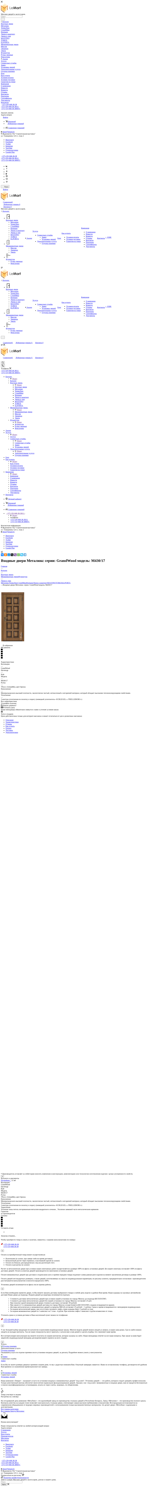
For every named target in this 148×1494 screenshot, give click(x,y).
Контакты (5, 1440)
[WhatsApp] (18, 554)
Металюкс (5, 583)
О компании (6, 1430)
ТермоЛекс (13, 583)
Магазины (5, 1438)
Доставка (9, 730)
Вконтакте (10, 140)
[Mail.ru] (7, 182)
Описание (10, 720)
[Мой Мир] (8, 554)
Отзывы (9, 724)
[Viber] (15, 554)
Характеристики (12, 722)
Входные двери (21, 387)
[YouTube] (7, 179)
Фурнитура (19, 424)
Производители (7, 1436)
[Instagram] (7, 177)
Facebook (9, 142)
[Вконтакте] (6, 166)
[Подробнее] (1, 1355)
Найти (4, 1484)
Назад (14, 379)
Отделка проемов (8, 1350)
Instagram (9, 146)
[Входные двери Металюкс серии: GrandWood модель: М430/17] (12, 641)
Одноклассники (12, 150)
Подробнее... (6, 1180)
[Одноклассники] (7, 172)
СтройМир (22, 583)
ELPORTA (66, 583)
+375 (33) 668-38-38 (10, 109)
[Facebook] (7, 169)
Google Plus (10, 152)
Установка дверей (8, 1377)
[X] (12, 554)
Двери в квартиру (40, 583)
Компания (14, 476)
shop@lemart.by (9, 132)
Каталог (13, 381)
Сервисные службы (22, 443)
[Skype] (21, 554)
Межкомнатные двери (23, 412)
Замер (3, 1361)
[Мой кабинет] (2, 340)
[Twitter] (6, 174)
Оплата (8, 728)
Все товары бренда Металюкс (12, 1411)
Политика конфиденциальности (16, 1478)
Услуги (13, 437)
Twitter (8, 144)
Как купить (14, 464)
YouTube (9, 148)
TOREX (59, 583)
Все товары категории (9, 1409)
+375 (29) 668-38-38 (9, 104)
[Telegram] (25, 554)
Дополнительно (12, 732)
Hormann (29, 583)
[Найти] (3, 19)
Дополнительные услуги (24, 453)
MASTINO (51, 583)
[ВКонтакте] (2, 554)
